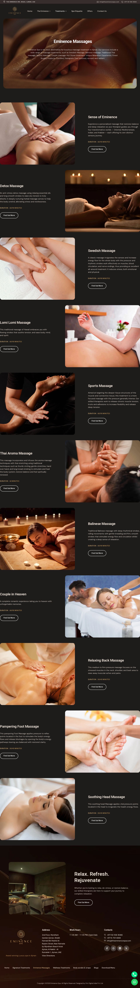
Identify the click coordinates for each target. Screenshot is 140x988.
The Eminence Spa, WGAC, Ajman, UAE (20, 2)
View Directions (48, 955)
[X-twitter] (126, 948)
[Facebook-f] (107, 948)
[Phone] (134, 974)
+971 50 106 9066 (115, 935)
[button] (108, 2)
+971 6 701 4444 (114, 938)
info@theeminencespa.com (119, 941)
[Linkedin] (120, 948)
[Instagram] (113, 948)
